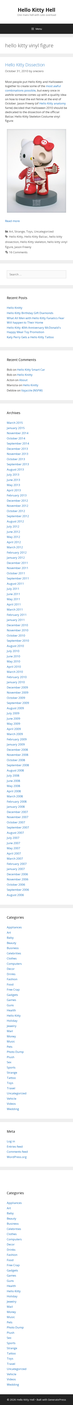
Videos (11, 1104)
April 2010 (14, 667)
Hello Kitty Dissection (25, 65)
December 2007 (17, 812)
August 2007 (15, 833)
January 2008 (16, 807)
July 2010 (13, 651)
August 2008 (15, 770)
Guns (10, 1005)
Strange (19, 231)
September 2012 (18, 516)
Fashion (12, 979)
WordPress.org (17, 1157)
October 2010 (16, 635)
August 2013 (15, 469)
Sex (9, 1062)
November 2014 (17, 433)
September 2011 (18, 578)
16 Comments (18, 252)
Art (11, 231)
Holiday (12, 1021)
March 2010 (15, 672)
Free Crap (13, 989)
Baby (10, 938)
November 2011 (17, 568)
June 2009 (13, 718)
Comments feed (17, 1152)
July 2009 (13, 713)
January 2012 (16, 558)
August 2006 (15, 895)
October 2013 (16, 459)
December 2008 (17, 750)
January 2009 (16, 744)
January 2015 (16, 428)
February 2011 (17, 615)
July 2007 (13, 838)
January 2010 (16, 682)
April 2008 (14, 791)
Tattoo (11, 1078)
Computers (14, 964)
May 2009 (13, 724)
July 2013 (13, 474)
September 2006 (18, 890)
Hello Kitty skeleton (33, 242)
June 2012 (13, 532)
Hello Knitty (14, 308)
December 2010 (17, 625)
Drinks (11, 974)
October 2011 (16, 573)
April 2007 (14, 853)
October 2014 (16, 438)
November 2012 (17, 506)
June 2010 (13, 656)
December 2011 (17, 563)
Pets (9, 1047)
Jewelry (11, 1026)
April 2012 (14, 542)
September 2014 (18, 443)
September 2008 (18, 765)
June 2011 (13, 594)
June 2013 (13, 480)
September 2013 (18, 464)
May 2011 (13, 599)
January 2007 (16, 869)
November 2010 (17, 630)
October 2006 (16, 884)
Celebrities (14, 953)
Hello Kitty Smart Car (31, 370)
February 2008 (17, 801)
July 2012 (13, 526)
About (23, 380)
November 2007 (17, 817)
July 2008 (13, 775)
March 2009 (15, 734)
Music (11, 1041)
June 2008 (13, 781)
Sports (11, 1067)
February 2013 (17, 495)
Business (13, 948)
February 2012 (17, 552)
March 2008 (15, 796)
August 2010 (15, 646)
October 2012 (16, 511)
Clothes (12, 958)
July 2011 (13, 589)
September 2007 (18, 827)
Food (10, 984)
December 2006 (17, 874)
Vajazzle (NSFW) (32, 390)
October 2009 (16, 698)
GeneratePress (57, 1399)
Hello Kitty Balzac (36, 237)
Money (11, 1036)
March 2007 (15, 858)
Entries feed (15, 1146)
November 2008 (17, 755)
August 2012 (15, 521)
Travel (11, 1088)
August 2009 (15, 708)
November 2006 (17, 879)
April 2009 (14, 729)
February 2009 (17, 739)
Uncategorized (44, 231)
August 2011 (15, 584)
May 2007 (13, 848)
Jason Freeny (22, 247)
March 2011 (15, 609)
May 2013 (13, 485)
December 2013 (17, 449)
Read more (12, 221)
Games (11, 1000)
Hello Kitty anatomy (52, 103)
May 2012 (13, 537)
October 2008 (16, 760)
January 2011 (16, 620)
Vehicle (11, 1098)
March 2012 (15, 547)
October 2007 (16, 822)
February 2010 (17, 677)
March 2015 (15, 423)
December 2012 (17, 501)
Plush (10, 1057)
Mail (10, 1031)
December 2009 (17, 687)
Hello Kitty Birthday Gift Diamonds (30, 313)
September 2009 (18, 703)
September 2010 (18, 641)
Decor (11, 969)
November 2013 (17, 454)
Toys (29, 231)
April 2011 (14, 604)
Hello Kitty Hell (36, 9)
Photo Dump (15, 1052)
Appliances (14, 927)
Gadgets (12, 995)
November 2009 (17, 692)
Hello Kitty (16, 237)
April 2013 (14, 490)
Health (11, 1010)
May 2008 (13, 786)
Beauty (11, 943)
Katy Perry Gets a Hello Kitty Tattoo (30, 337)
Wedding (13, 1109)
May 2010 (13, 661)
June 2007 (13, 843)
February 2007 (17, 864)
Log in (11, 1141)
